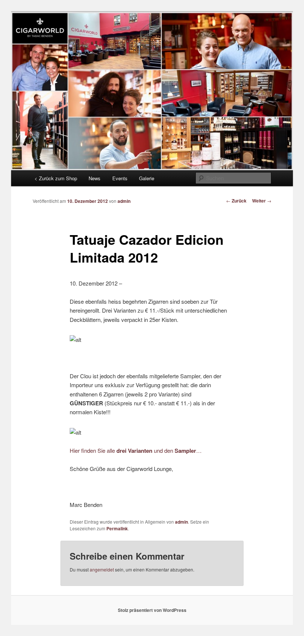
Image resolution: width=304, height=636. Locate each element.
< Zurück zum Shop (55, 178)
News (94, 178)
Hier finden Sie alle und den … (136, 450)
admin (124, 201)
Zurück (236, 200)
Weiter (261, 200)
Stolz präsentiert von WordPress (152, 610)
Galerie (146, 178)
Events (120, 178)
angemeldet (102, 569)
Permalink (117, 528)
